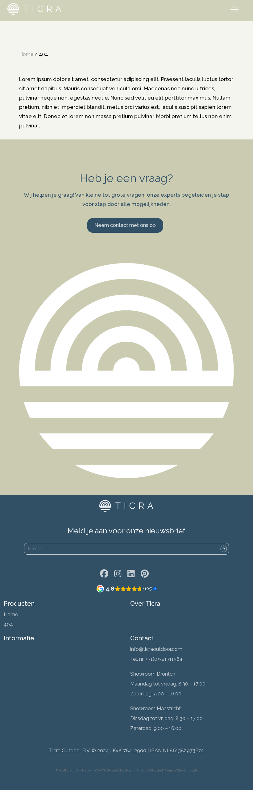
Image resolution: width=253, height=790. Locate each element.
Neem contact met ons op (125, 225)
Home (26, 54)
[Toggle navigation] (236, 10)
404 (8, 624)
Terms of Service (176, 770)
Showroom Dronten (152, 674)
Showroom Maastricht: (156, 708)
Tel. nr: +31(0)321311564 (156, 659)
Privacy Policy (146, 770)
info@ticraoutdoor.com (156, 649)
